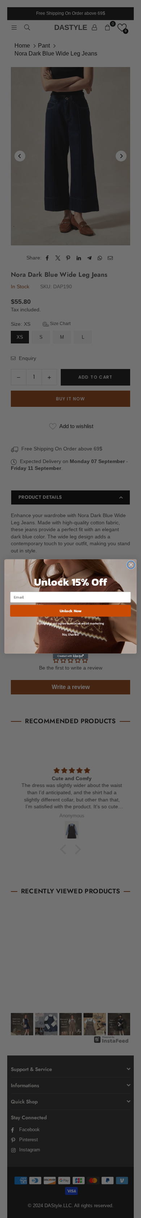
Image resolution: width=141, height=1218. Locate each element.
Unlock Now (71, 610)
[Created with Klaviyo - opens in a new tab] (70, 656)
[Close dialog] (131, 565)
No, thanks (70, 634)
